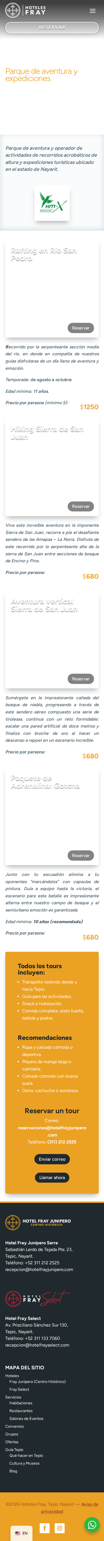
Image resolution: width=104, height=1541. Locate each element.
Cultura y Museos (24, 1463)
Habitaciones (20, 1403)
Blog (13, 1471)
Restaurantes (21, 1410)
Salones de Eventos (26, 1418)
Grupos (11, 1434)
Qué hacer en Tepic (26, 1455)
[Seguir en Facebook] (45, 1528)
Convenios (14, 1426)
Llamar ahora (52, 1177)
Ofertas (12, 1442)
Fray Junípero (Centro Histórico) (37, 1381)
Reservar (81, 328)
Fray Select (19, 1389)
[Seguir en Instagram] (60, 1528)
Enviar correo (52, 1159)
